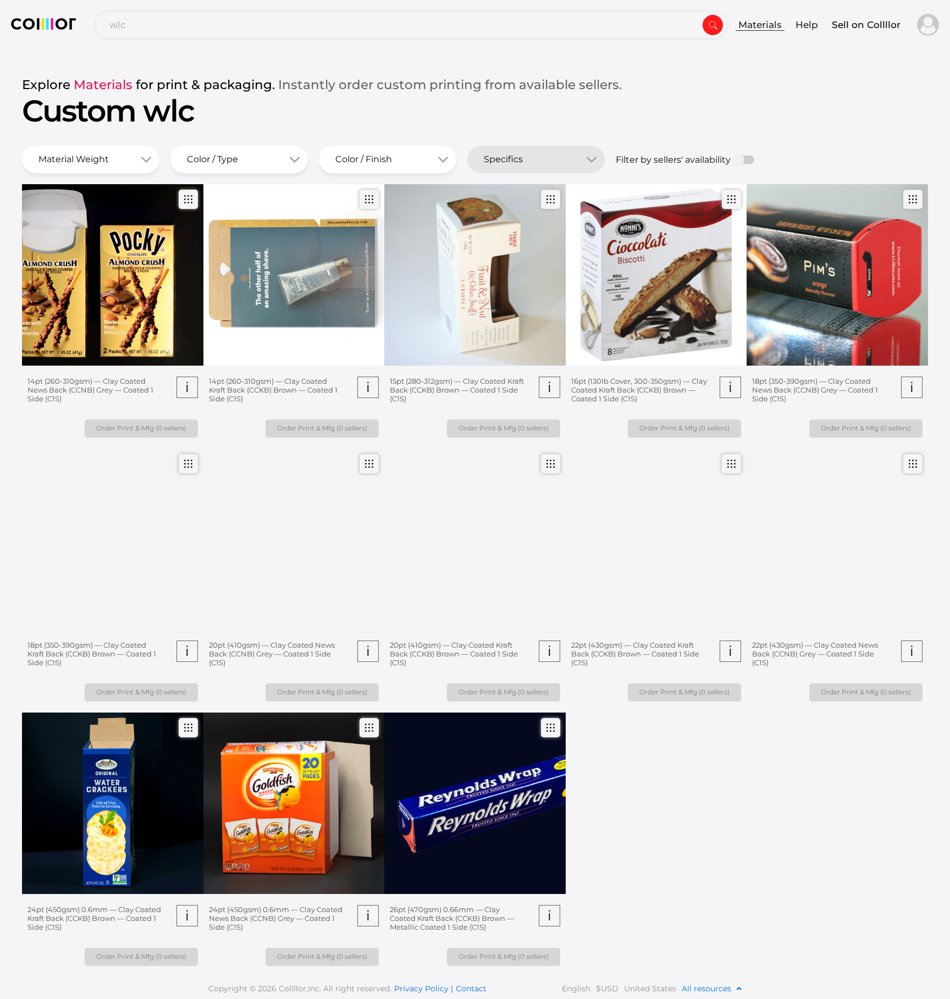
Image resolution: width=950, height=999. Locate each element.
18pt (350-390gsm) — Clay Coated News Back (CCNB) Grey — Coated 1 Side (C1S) (815, 390)
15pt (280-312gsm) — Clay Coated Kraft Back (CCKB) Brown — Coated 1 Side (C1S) (457, 390)
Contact (471, 989)
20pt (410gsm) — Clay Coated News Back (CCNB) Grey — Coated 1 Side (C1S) (272, 654)
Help (807, 24)
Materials (760, 24)
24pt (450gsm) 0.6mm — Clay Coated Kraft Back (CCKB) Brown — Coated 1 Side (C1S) (94, 918)
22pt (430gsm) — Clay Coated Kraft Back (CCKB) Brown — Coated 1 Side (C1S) (635, 654)
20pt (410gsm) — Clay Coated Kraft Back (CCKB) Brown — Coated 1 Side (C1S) (454, 654)
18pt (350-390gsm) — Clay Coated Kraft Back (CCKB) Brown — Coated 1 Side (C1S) (91, 654)
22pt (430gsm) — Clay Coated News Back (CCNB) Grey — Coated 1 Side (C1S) (815, 654)
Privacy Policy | (423, 989)
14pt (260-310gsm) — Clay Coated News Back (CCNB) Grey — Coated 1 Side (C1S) (90, 390)
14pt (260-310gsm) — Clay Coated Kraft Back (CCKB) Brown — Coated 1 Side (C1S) (273, 390)
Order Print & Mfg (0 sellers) (141, 428)
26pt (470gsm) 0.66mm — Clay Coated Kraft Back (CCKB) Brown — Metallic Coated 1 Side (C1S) (452, 918)
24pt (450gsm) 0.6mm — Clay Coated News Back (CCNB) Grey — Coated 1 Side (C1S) (276, 918)
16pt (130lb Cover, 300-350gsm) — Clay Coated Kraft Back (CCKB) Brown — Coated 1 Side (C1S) (639, 390)
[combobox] (411, 24)
